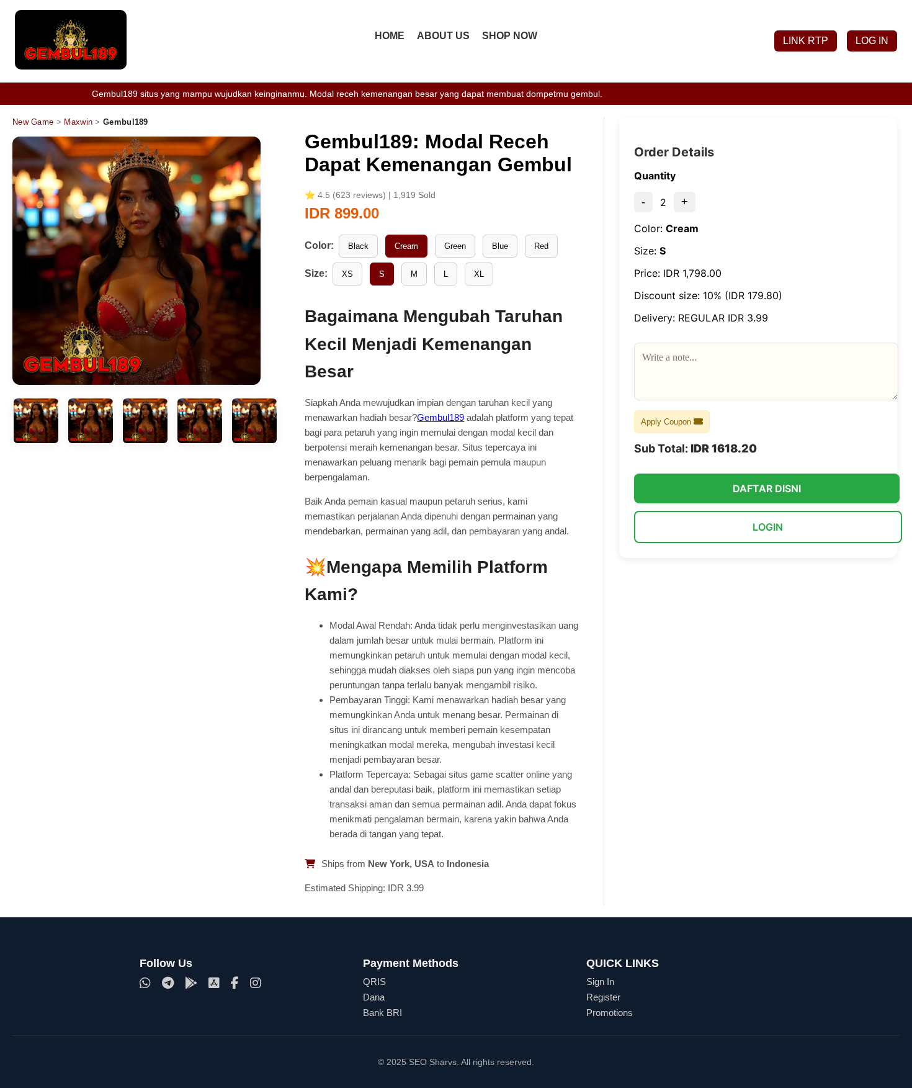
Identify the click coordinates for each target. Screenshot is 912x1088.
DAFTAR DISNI (767, 488)
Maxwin (78, 122)
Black (358, 246)
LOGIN (768, 527)
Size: (316, 273)
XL (479, 274)
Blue (500, 246)
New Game (32, 122)
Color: (319, 245)
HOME (390, 35)
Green (455, 246)
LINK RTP (805, 40)
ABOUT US (443, 35)
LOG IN (872, 40)
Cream (406, 246)
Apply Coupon (667, 421)
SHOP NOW (509, 35)
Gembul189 (440, 417)
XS (347, 274)
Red (541, 246)
